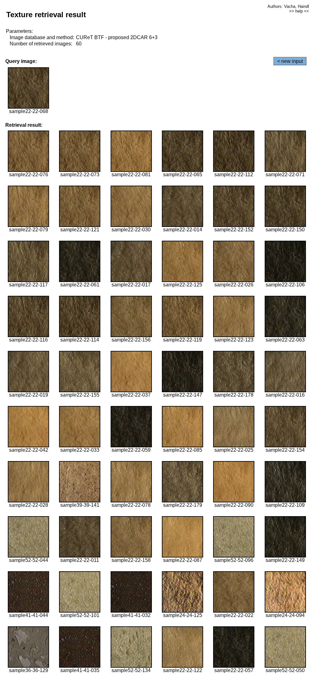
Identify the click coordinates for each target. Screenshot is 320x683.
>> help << (299, 11)
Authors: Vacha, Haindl (288, 6)
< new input (290, 61)
